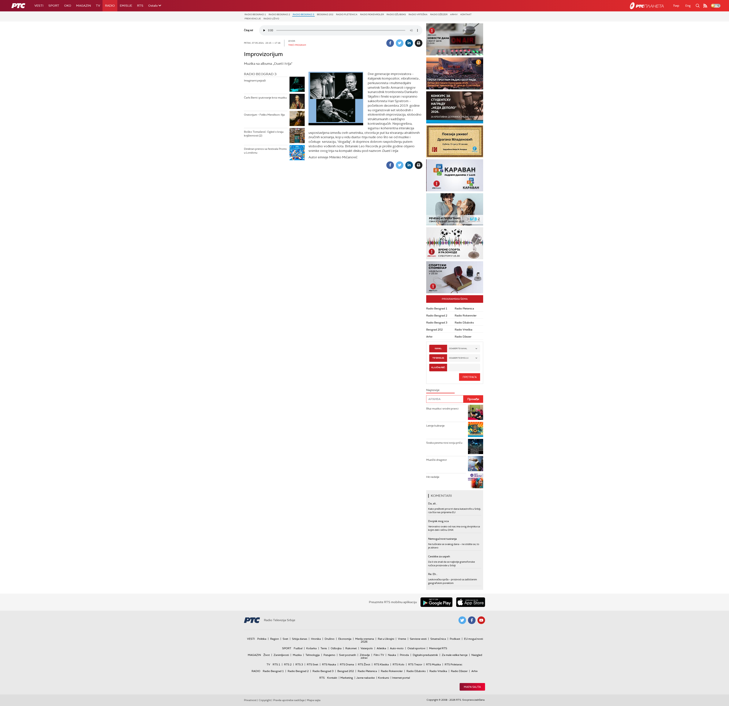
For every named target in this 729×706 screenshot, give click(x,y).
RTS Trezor (415, 664)
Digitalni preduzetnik (425, 655)
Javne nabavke (365, 677)
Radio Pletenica (346, 14)
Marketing (346, 677)
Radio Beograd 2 (279, 14)
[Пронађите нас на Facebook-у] (472, 620)
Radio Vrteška (418, 14)
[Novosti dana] (454, 39)
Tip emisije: (438, 358)
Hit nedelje (432, 477)
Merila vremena (364, 639)
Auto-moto (397, 648)
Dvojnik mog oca (438, 521)
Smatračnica (438, 639)
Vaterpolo (367, 648)
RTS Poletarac (453, 664)
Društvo (330, 639)
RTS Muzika (433, 664)
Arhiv (454, 14)
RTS (140, 6)
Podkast (455, 639)
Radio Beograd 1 (255, 14)
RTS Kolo (398, 664)
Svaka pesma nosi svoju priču (444, 442)
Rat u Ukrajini (386, 639)
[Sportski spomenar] (454, 277)
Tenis (323, 648)
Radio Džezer (438, 14)
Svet (285, 639)
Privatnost (250, 700)
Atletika (381, 648)
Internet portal (401, 677)
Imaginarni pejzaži (255, 80)
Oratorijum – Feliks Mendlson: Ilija (264, 114)
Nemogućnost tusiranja (442, 538)
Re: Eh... (433, 574)
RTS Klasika (381, 664)
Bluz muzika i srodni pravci (442, 408)
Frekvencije (253, 18)
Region (274, 639)
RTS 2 (288, 664)
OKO (67, 6)
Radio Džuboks (396, 14)
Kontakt (466, 14)
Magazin (83, 6)
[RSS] (705, 5)
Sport (53, 6)
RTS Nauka (329, 664)
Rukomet (351, 648)
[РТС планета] (646, 5)
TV (98, 6)
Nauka (392, 655)
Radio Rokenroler (372, 14)
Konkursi (383, 677)
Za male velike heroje (455, 655)
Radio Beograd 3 (303, 14)
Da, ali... (432, 503)
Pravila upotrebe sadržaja (289, 700)
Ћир (676, 6)
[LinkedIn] (409, 43)
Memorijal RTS (438, 648)
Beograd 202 (325, 14)
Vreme (402, 639)
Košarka (311, 648)
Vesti (38, 6)
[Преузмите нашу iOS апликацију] (470, 602)
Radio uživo (271, 18)
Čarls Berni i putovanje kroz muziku (265, 97)
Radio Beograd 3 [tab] (260, 74)
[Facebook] (390, 43)
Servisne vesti (418, 639)
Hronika (316, 639)
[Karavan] (454, 175)
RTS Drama (347, 664)
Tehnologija (312, 655)
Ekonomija (344, 639)
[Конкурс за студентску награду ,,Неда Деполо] (454, 107)
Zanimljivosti (281, 655)
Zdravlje (365, 655)
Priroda (404, 655)
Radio (110, 6)
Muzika (297, 655)
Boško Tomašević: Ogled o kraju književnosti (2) (263, 133)
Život (266, 655)
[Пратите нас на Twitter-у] (462, 620)
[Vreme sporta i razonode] (454, 243)
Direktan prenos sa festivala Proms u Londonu (265, 150)
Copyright (265, 700)
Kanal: (438, 348)
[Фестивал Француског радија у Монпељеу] (454, 73)
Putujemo (329, 655)
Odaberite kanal (458, 348)
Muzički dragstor (436, 459)
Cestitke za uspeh (439, 556)
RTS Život (364, 664)
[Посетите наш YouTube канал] (481, 620)
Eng (688, 6)
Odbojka (336, 648)
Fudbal (298, 648)
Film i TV (379, 655)
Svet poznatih (347, 655)
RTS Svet (312, 664)
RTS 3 (299, 664)
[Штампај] (418, 43)
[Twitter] (399, 43)
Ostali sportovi (416, 648)
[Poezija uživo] (454, 141)
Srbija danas (299, 639)
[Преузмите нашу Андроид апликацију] (436, 602)
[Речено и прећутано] (454, 209)
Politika (261, 639)
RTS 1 (276, 664)
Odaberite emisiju (459, 358)
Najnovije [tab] (432, 390)
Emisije (126, 6)
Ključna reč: (438, 367)
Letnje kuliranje (435, 425)
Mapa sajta (472, 687)
